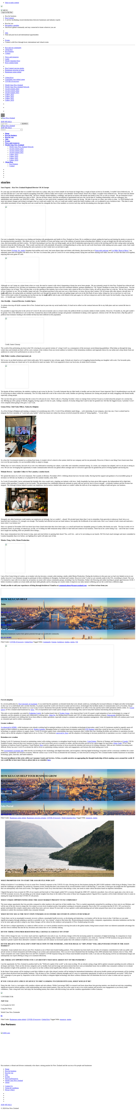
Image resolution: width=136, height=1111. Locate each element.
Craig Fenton (91, 741)
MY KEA (8, 121)
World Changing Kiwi (12, 61)
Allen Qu (52, 715)
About (7, 1082)
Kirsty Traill (117, 743)
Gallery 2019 (9, 100)
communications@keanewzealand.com (73, 585)
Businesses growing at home (14, 70)
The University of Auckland (27, 704)
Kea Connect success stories (14, 68)
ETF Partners (89, 729)
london (67, 642)
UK (76, 642)
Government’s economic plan (14, 751)
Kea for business (11, 135)
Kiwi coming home (11, 63)
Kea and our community (13, 48)
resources (89, 818)
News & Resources (11, 1079)
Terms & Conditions (12, 1088)
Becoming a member (12, 25)
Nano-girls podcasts (101, 250)
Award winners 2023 (12, 89)
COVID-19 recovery (12, 81)
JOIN (3, 121)
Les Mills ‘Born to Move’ (120, 250)
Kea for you (9, 137)
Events (7, 40)
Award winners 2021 (12, 93)
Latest (7, 59)
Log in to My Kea (7, 12)
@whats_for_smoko (18, 250)
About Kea (9, 49)
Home (7, 133)
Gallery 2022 (9, 96)
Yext (41, 745)
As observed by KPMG (9, 727)
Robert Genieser (39, 729)
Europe (54, 642)
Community (47, 642)
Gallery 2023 (9, 94)
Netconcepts (111, 715)
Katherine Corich (35, 713)
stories (72, 642)
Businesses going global (13, 72)
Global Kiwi (9, 77)
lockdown (60, 642)
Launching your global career (15, 79)
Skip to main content (12, 2)
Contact (7, 53)
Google (125, 741)
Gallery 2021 (9, 98)
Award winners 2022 (12, 91)
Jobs (6, 33)
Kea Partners (9, 51)
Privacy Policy (10, 1090)
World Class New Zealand (14, 85)
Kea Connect (9, 18)
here (49, 760)
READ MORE (6, 612)
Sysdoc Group (64, 713)
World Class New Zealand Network (17, 87)
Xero (32, 710)
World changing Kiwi (69, 818)
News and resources (12, 57)
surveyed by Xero (62, 733)
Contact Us (9, 1086)
